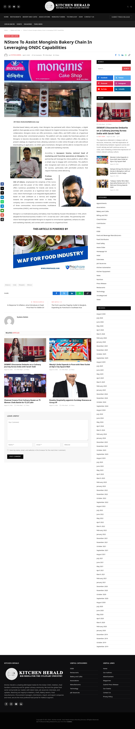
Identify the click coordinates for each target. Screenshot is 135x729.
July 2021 (100, 558)
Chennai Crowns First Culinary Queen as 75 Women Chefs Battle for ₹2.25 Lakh (22, 401)
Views (99, 299)
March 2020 (101, 622)
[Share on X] (2, 188)
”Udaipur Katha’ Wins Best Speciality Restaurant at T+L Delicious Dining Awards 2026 (120, 184)
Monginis (22, 285)
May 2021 (100, 566)
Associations (44, 17)
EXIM (81, 17)
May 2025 (100, 374)
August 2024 (101, 410)
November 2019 (102, 638)
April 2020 (100, 618)
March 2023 (101, 478)
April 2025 (100, 378)
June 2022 (100, 514)
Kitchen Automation (104, 267)
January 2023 (101, 486)
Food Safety (101, 243)
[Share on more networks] (2, 219)
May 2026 (100, 326)
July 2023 (100, 462)
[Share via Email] (2, 210)
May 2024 (100, 422)
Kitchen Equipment (103, 271)
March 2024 (101, 430)
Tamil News (38, 24)
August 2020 (101, 602)
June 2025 (100, 370)
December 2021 (102, 538)
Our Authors (107, 673)
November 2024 (102, 398)
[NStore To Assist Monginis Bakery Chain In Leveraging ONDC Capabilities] (47, 88)
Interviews (100, 259)
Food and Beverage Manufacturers (109, 120)
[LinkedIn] (6, 138)
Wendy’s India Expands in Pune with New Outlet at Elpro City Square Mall (69, 365)
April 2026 (100, 330)
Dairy (98, 227)
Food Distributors (103, 239)
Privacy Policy (108, 697)
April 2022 (100, 522)
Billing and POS (102, 215)
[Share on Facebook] (115, 55)
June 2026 (100, 322)
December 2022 (102, 490)
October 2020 (101, 594)
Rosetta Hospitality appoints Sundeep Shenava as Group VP (70, 401)
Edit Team (101, 136)
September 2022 (102, 502)
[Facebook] (6, 127)
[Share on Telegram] (2, 206)
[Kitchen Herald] (67, 6)
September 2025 (102, 358)
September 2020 (102, 598)
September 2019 (102, 646)
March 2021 (101, 574)
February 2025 (102, 386)
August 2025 (101, 362)
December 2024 (102, 394)
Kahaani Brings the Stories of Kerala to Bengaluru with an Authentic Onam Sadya (120, 171)
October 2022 (101, 498)
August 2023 (101, 458)
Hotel (98, 255)
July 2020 (100, 606)
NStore (29, 285)
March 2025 (101, 382)
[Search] (131, 6)
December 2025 (102, 346)
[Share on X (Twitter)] (119, 55)
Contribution (101, 223)
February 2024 (102, 434)
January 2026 (101, 342)
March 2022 (101, 526)
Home (6, 17)
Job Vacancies (9, 24)
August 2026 (101, 314)
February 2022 (102, 530)
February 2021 (102, 578)
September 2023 (102, 454)
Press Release (101, 283)
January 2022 (101, 534)
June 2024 (100, 418)
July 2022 (100, 510)
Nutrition (100, 279)
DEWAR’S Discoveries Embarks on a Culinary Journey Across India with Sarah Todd (22, 365)
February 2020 (102, 626)
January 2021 (101, 582)
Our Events (107, 689)
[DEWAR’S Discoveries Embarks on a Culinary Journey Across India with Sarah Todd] (25, 350)
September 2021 (102, 550)
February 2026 (102, 338)
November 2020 (102, 590)
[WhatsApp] (6, 143)
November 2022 (102, 494)
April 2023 (100, 474)
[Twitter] (6, 133)
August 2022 (101, 506)
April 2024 (100, 426)
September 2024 (102, 406)
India (14, 285)
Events (19, 24)
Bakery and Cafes (30, 17)
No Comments (38, 55)
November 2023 (102, 446)
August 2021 (101, 554)
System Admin (16, 55)
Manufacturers (58, 17)
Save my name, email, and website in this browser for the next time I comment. (38, 450)
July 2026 (100, 318)
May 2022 (100, 518)
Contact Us (89, 17)
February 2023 (102, 482)
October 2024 (101, 402)
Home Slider (101, 247)
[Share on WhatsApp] (125, 55)
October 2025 (101, 354)
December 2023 (102, 442)
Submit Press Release (121, 17)
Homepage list (102, 251)
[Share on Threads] (2, 193)
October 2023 (101, 450)
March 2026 (101, 334)
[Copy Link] (129, 55)
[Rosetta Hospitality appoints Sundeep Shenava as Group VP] (70, 386)
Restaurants (15, 17)
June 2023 (100, 466)
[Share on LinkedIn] (122, 55)
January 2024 (101, 438)
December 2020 (102, 586)
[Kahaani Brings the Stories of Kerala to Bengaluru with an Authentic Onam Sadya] (102, 172)
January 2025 (101, 390)
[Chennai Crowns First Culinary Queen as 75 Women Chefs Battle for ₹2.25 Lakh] (25, 386)
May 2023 (100, 470)
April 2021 (100, 570)
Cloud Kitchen (102, 219)
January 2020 (101, 630)
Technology (72, 17)
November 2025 (102, 350)
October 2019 (101, 642)
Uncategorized (102, 295)
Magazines (28, 24)
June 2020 (100, 610)
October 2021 (101, 546)
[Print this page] (2, 215)
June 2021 (100, 562)
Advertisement (108, 677)
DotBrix (69, 722)
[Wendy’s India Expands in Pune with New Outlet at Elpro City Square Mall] (70, 350)
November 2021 (102, 542)
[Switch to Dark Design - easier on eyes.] (128, 6)
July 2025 (100, 366)
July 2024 (100, 414)
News (99, 275)
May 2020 (100, 614)
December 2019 (102, 634)
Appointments (102, 203)
